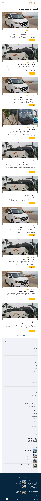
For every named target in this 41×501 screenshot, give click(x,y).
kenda (27, 193)
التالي (17, 335)
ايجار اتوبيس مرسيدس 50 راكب (31, 397)
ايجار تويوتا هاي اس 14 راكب (32, 406)
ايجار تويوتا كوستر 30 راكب (32, 400)
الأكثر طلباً (35, 379)
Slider (36, 365)
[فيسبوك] (36, 441)
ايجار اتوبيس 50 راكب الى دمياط (27, 323)
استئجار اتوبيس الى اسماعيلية (28, 259)
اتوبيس (35, 376)
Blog (36, 351)
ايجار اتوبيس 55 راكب (30, 195)
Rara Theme (12, 499)
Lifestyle (35, 357)
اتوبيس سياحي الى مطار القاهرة (27, 162)
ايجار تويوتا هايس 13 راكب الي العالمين (30, 403)
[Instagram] (29, 441)
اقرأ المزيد (32, 40)
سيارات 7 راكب (34, 382)
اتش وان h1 (35, 373)
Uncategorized (34, 371)
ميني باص (35, 388)
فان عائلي (35, 385)
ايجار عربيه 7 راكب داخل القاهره (27, 227)
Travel (36, 368)
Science (35, 359)
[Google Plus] (31, 441)
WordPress (36, 500)
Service (35, 362)
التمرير (7, 499)
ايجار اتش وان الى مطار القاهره (27, 291)
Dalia (27, 30)
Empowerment (34, 354)
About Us (35, 348)
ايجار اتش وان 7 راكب (33, 395)
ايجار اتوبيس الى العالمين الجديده (27, 64)
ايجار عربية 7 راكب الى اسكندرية (27, 97)
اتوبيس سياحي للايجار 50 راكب (27, 129)
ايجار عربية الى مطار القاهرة (28, 32)
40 (19, 335)
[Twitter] (34, 441)
